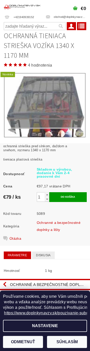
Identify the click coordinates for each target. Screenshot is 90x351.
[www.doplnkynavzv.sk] (22, 6)
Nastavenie (45, 326)
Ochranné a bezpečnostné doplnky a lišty (50, 284)
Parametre (17, 255)
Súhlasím (67, 342)
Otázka (15, 238)
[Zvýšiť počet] (47, 194)
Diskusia (43, 255)
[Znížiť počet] (47, 199)
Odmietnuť (23, 342)
